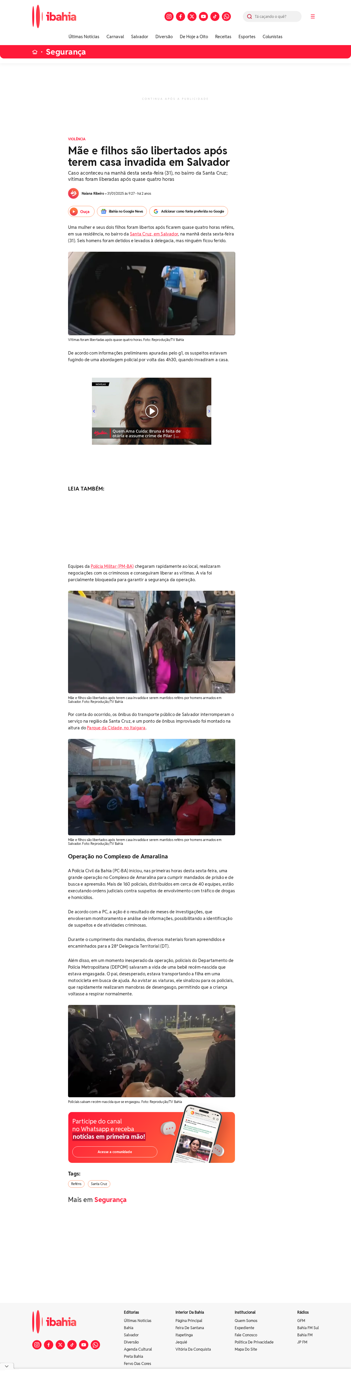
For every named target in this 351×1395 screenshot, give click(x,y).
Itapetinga (184, 1335)
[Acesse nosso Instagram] (169, 16)
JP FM (302, 1342)
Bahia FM (305, 1335)
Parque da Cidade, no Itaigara (116, 728)
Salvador (139, 36)
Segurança (66, 52)
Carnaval (115, 36)
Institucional (245, 1312)
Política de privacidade (254, 1342)
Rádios (303, 1312)
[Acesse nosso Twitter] (192, 16)
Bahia (128, 1327)
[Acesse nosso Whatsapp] (226, 16)
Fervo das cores (137, 1363)
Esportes (247, 36)
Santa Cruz (99, 1184)
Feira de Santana (190, 1327)
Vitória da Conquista (193, 1349)
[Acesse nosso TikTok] (214, 16)
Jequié (181, 1342)
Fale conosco (246, 1335)
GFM (301, 1320)
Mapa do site (246, 1349)
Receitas (223, 36)
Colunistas (272, 36)
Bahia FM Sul (308, 1327)
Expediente (244, 1327)
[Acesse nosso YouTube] (203, 16)
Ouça (85, 211)
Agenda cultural (138, 1349)
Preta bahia (133, 1356)
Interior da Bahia (190, 1312)
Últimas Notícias (84, 36)
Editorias (131, 1312)
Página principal (189, 1320)
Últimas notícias (137, 1320)
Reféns (76, 1184)
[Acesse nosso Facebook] (180, 16)
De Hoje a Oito (194, 36)
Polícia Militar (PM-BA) (112, 566)
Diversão (164, 36)
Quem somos (246, 1320)
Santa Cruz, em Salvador (154, 234)
